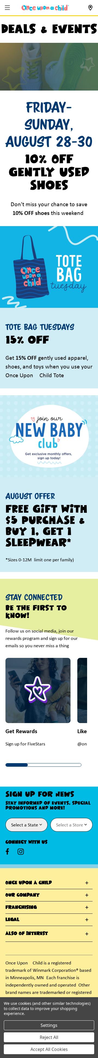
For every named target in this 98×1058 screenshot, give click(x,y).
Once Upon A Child (28, 882)
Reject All (49, 1037)
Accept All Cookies (49, 1049)
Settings (49, 1025)
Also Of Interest (26, 933)
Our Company (22, 895)
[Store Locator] (90, 9)
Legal (12, 919)
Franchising (21, 907)
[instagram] (20, 851)
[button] (8, 8)
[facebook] (7, 851)
